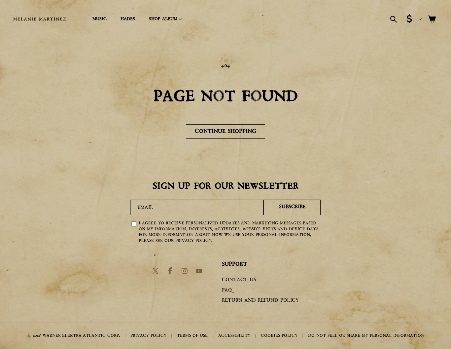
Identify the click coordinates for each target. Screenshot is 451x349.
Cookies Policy (279, 335)
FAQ (227, 290)
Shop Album (163, 19)
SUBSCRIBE (292, 207)
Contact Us (239, 280)
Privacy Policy (193, 240)
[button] (164, 19)
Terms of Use (192, 335)
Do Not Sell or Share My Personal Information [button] (366, 335)
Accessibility (234, 335)
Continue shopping (225, 131)
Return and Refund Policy (260, 300)
